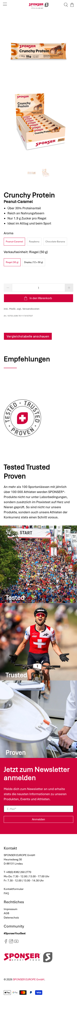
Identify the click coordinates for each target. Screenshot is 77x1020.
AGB (6, 913)
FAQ (6, 893)
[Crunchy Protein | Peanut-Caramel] (38, 52)
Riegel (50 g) (12, 262)
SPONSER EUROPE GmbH (28, 979)
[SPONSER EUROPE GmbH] (38, 5)
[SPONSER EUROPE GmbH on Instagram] (11, 942)
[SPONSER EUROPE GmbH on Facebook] (6, 942)
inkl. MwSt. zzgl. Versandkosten (21, 308)
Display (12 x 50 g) (33, 262)
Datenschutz (11, 917)
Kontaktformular (14, 889)
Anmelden (38, 819)
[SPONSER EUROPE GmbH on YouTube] (16, 942)
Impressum (10, 909)
